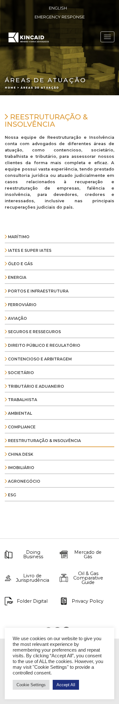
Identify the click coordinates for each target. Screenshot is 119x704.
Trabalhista (22, 399)
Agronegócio (23, 481)
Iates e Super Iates (29, 250)
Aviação (17, 318)
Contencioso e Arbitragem (39, 359)
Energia (16, 277)
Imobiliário (20, 467)
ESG (11, 495)
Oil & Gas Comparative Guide (88, 578)
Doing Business (33, 554)
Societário (20, 372)
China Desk (20, 454)
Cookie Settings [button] (31, 684)
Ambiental (19, 413)
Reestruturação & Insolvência (44, 440)
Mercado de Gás (88, 554)
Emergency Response (60, 17)
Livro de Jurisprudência (32, 578)
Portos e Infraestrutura (38, 291)
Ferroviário (21, 304)
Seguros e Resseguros (34, 331)
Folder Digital (32, 601)
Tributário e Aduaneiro (35, 386)
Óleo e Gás (20, 263)
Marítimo (18, 236)
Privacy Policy (87, 601)
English (58, 8)
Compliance (21, 427)
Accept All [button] (65, 684)
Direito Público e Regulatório (43, 345)
